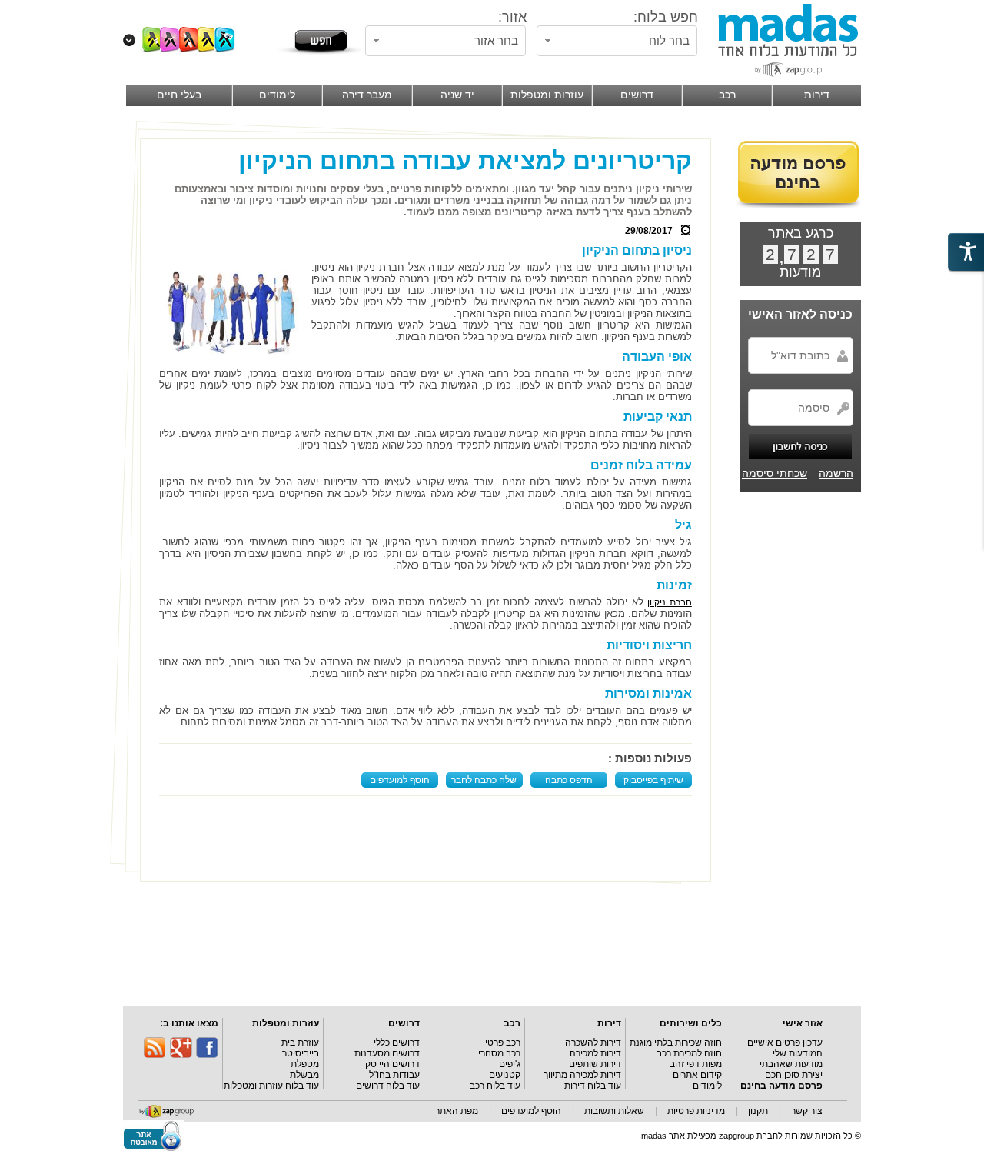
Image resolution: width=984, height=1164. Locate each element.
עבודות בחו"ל (394, 1074)
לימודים (707, 1085)
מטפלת (305, 1064)
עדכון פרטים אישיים (785, 1042)
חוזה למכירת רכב (689, 1053)
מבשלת (304, 1074)
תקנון (758, 1111)
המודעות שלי (798, 1053)
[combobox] (617, 40)
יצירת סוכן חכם (794, 1074)
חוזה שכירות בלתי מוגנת (676, 1042)
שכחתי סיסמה (774, 473)
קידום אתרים (697, 1074)
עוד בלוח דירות (592, 1085)
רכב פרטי (502, 1042)
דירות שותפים (595, 1064)
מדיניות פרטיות (696, 1111)
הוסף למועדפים (400, 780)
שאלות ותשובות (614, 1111)
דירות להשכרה (593, 1042)
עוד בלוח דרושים (388, 1085)
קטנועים (504, 1074)
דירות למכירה (595, 1053)
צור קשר (807, 1111)
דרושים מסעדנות (387, 1053)
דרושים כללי (397, 1042)
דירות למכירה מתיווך (582, 1074)
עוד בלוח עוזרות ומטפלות (271, 1085)
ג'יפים (509, 1064)
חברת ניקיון (669, 602)
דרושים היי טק (392, 1064)
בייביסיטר (300, 1053)
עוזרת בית (300, 1042)
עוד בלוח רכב (495, 1085)
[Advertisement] (429, 838)
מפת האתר (456, 1111)
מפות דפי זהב (696, 1064)
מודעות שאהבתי (791, 1064)
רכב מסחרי (499, 1053)
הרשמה (836, 473)
